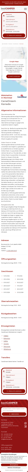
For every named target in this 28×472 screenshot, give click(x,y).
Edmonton (7, 338)
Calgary (6, 335)
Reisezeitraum (8, 30)
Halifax (6, 341)
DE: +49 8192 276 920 (7, 434)
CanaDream (15, 43)
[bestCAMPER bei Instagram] (25, 423)
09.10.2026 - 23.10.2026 (12, 31)
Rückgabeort (8, 25)
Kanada (10, 43)
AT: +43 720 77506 (6, 437)
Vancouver (7, 346)
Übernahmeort (9, 19)
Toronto (6, 344)
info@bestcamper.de (6, 439)
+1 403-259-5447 (11, 250)
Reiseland (7, 14)
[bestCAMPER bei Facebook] (25, 426)
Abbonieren (14, 414)
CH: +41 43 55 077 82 (6, 436)
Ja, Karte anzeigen (14, 76)
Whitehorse (7, 349)
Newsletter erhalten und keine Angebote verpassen (14, 408)
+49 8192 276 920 (18, 3)
